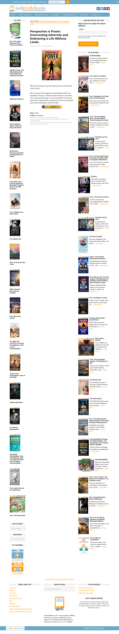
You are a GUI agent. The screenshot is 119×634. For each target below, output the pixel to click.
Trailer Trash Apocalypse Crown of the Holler (17, 375)
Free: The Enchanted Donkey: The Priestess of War (99, 361)
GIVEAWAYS (55, 14)
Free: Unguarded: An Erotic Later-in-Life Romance (99, 97)
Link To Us (12, 593)
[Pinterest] (108, 8)
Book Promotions (69, 14)
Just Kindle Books (46, 46)
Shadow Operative (16, 402)
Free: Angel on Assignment (95, 538)
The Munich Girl (95, 380)
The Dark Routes (96, 398)
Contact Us (95, 14)
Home (13, 14)
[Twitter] (101, 8)
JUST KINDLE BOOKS (42, 9)
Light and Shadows (16, 99)
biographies (42, 119)
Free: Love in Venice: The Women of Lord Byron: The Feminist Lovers (98, 478)
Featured (56, 117)
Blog (10, 601)
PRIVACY (12, 603)
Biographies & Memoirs (45, 117)
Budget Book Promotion (85, 593)
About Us (12, 590)
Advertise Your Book (15, 598)
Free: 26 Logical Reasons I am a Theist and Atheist (16, 43)
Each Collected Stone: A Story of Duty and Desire (16, 125)
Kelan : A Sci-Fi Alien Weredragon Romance (97, 257)
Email (81, 29)
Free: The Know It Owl (17, 515)
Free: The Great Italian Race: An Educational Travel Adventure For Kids (99, 118)
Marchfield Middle (101, 459)
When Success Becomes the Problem (15, 291)
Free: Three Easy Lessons (99, 197)
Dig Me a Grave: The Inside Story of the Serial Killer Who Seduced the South (17, 72)
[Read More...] (100, 83)
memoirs (57, 119)
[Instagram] (104, 8)
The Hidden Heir (15, 239)
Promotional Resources (85, 588)
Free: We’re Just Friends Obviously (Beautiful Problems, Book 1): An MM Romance (17, 185)
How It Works (13, 595)
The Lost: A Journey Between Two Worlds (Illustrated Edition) (97, 519)
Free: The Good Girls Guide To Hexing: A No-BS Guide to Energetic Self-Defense (98, 157)
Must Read (83, 14)
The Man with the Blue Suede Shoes (97, 319)
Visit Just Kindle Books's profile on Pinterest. (59, 579)
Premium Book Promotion (86, 590)
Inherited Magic (95, 55)
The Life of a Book (95, 236)
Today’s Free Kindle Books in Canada (20, 609)
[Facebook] (98, 8)
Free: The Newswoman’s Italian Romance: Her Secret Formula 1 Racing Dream (99, 420)
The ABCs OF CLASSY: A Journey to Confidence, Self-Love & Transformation (17, 345)
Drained (94, 176)
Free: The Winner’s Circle (98, 298)
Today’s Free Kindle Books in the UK (20, 611)
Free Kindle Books (41, 14)
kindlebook (50, 119)
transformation (35, 121)
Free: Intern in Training (98, 76)
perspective (64, 119)
